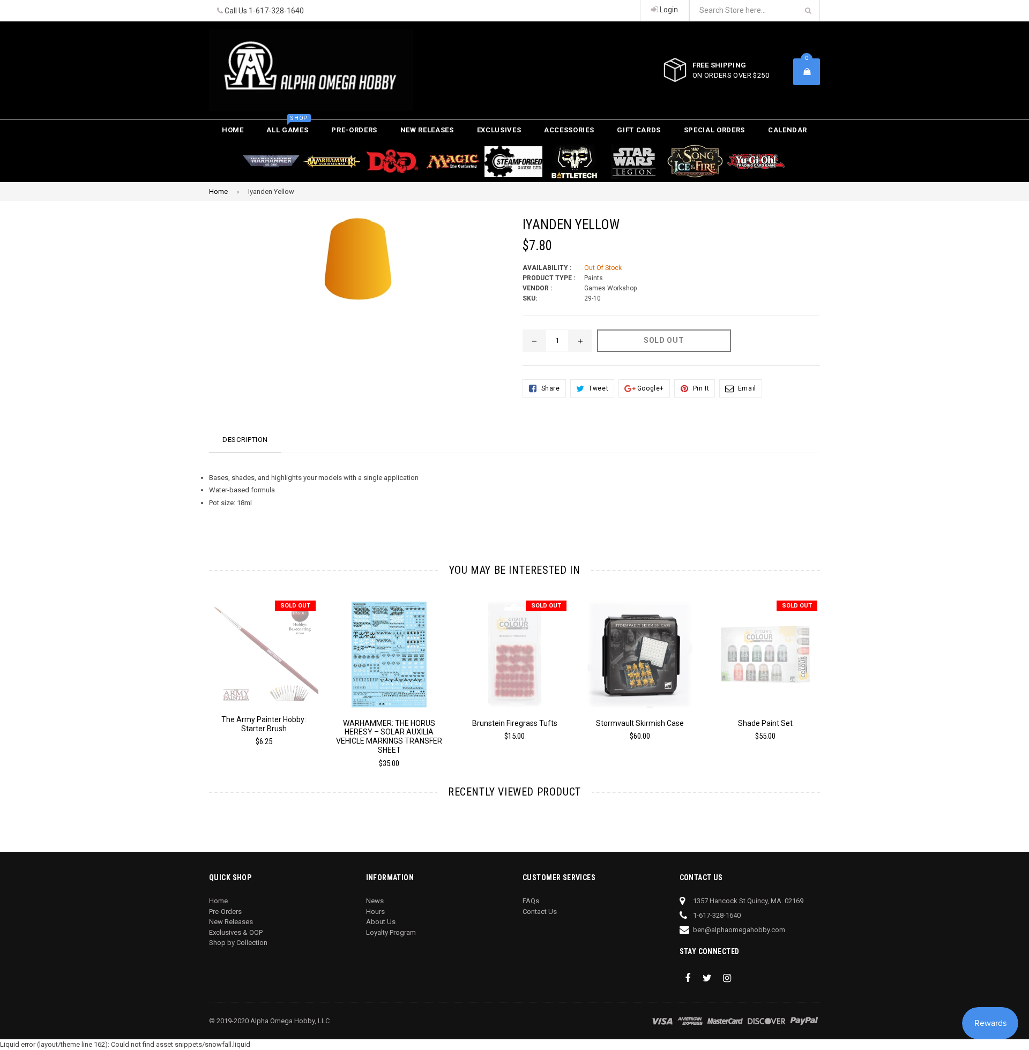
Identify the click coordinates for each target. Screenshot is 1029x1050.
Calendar (787, 130)
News (375, 901)
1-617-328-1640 (276, 10)
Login (668, 9)
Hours (375, 912)
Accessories (569, 130)
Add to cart (389, 646)
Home (233, 130)
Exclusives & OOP (236, 932)
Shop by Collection (238, 943)
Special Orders (714, 130)
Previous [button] (194, 670)
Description (245, 440)
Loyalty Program (391, 932)
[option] (255, 677)
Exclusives (499, 130)
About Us (381, 922)
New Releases (427, 130)
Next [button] (834, 670)
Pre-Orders (354, 130)
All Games (287, 126)
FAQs (531, 901)
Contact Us (540, 912)
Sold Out (295, 605)
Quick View (264, 647)
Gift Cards (639, 130)
